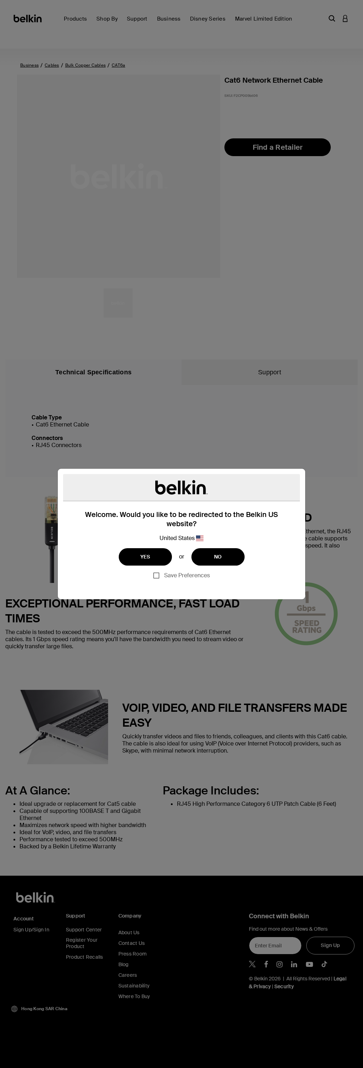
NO (218, 557)
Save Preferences (187, 575)
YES (145, 557)
